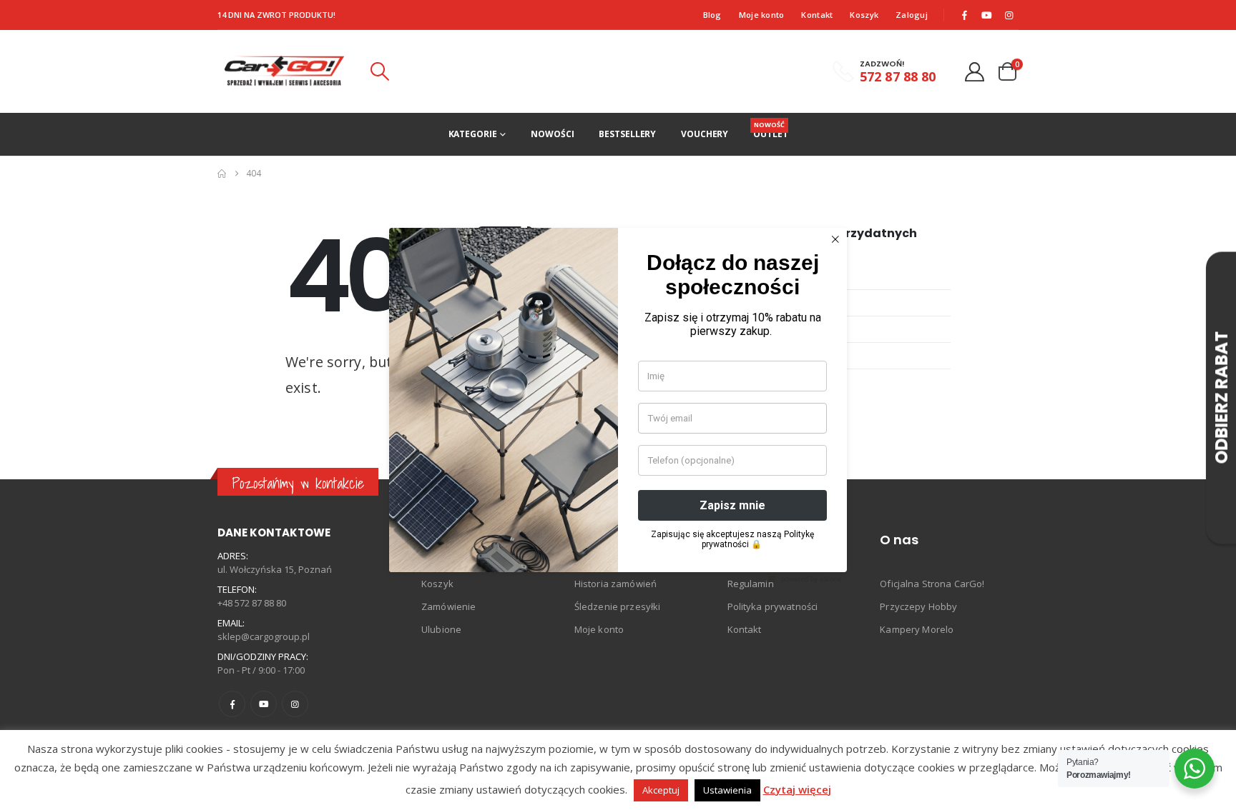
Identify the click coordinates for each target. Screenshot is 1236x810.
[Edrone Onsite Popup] (618, 405)
